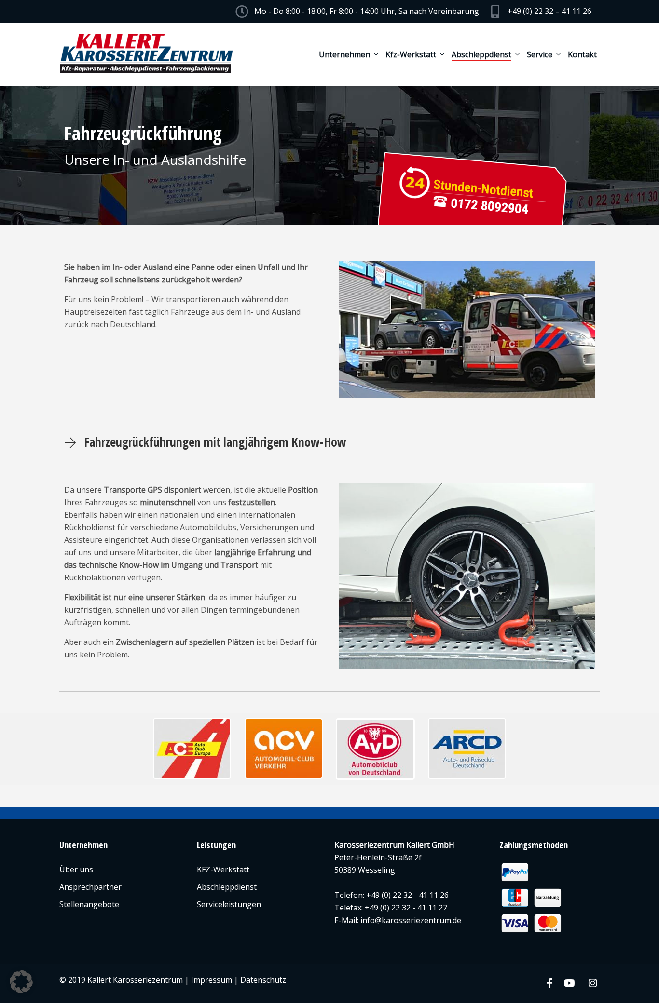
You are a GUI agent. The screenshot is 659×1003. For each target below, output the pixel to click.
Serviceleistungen (229, 904)
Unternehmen (344, 54)
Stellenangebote (89, 904)
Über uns (76, 869)
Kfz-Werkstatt (410, 54)
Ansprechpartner (90, 887)
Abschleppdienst (481, 54)
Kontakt (582, 54)
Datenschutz (263, 980)
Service (539, 54)
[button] (21, 982)
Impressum (211, 980)
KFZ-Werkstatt (223, 869)
